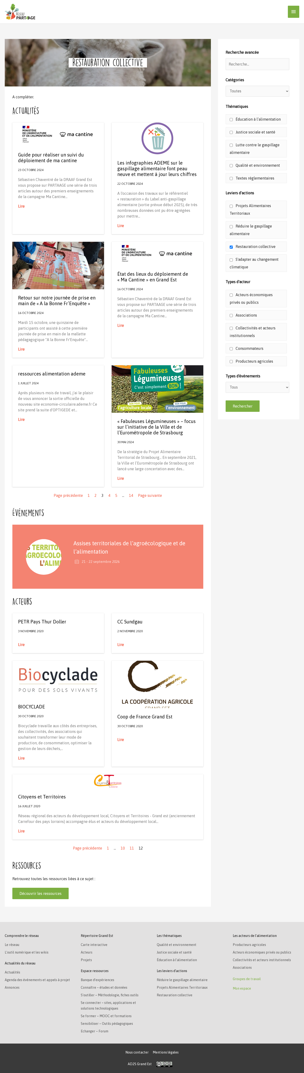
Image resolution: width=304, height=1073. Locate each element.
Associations (246, 315)
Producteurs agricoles (254, 361)
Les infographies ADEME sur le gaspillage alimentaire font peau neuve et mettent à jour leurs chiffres (157, 168)
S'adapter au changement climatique (254, 263)
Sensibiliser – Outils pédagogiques (107, 1024)
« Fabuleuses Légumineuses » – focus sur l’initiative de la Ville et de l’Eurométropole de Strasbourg (156, 426)
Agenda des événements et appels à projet (37, 980)
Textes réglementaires (254, 178)
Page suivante (150, 495)
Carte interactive (94, 945)
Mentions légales (166, 1052)
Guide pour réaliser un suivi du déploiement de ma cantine (51, 157)
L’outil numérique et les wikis (26, 952)
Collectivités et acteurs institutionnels (253, 332)
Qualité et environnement (257, 165)
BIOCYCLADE (31, 706)
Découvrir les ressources (40, 893)
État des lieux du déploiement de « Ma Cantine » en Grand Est (152, 276)
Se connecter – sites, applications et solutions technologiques (108, 1005)
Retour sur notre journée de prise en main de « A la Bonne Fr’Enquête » (56, 300)
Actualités (12, 972)
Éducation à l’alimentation (258, 119)
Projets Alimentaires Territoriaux (250, 209)
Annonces (12, 987)
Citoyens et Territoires (42, 796)
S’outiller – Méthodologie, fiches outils (109, 995)
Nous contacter (137, 1052)
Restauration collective (255, 246)
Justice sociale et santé (255, 132)
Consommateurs (249, 348)
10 (123, 848)
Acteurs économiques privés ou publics (251, 298)
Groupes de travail (247, 979)
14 (131, 495)
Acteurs (86, 952)
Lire (21, 206)
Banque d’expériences (97, 980)
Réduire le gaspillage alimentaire (251, 230)
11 (132, 848)
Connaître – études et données (104, 987)
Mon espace (242, 988)
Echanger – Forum (94, 1031)
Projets (86, 960)
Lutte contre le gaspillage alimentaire (255, 149)
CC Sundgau (129, 621)
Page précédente (68, 495)
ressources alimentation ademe (52, 373)
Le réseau (12, 945)
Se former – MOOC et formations (106, 1016)
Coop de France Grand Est (144, 716)
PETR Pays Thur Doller (42, 621)
